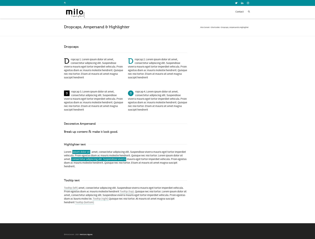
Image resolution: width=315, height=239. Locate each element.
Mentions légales (86, 234)
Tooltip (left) (71, 188)
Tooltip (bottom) (84, 202)
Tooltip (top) (127, 191)
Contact (239, 11)
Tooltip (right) (100, 199)
